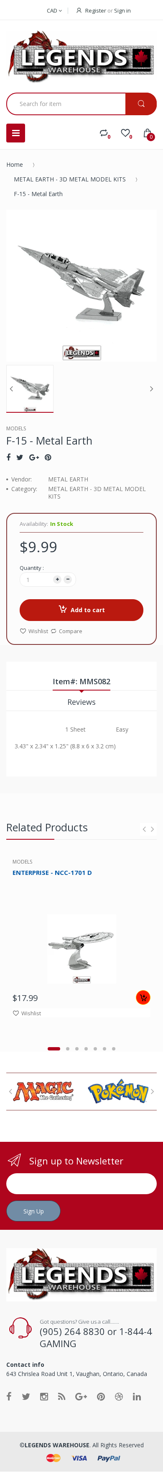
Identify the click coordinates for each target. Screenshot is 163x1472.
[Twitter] (19, 457)
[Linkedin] (137, 1396)
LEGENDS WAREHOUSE (57, 1445)
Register (95, 10)
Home (14, 164)
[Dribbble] (119, 1396)
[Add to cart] (143, 997)
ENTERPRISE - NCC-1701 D (52, 872)
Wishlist (38, 631)
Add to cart (88, 610)
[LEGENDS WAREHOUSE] (81, 57)
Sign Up (33, 1211)
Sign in (122, 10)
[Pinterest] (48, 457)
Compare (70, 631)
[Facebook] (8, 457)
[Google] (34, 457)
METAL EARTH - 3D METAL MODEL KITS (70, 179)
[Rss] (61, 1396)
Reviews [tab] (81, 702)
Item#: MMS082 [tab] (81, 681)
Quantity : (32, 568)
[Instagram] (44, 1396)
